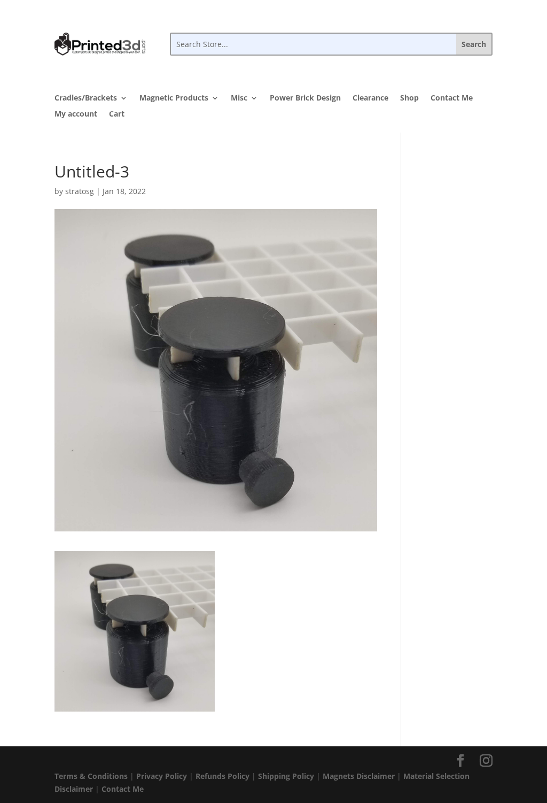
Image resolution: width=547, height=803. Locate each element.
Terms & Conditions (91, 776)
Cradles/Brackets (85, 98)
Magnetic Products (173, 98)
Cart (116, 114)
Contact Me (452, 98)
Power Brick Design (305, 98)
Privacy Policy (161, 776)
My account (75, 114)
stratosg (79, 191)
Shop (409, 98)
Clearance (370, 98)
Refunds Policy (222, 776)
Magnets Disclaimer (359, 776)
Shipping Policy (286, 776)
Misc (239, 98)
